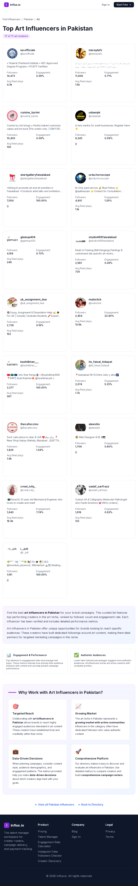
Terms (110, 836)
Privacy (110, 831)
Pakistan (28, 19)
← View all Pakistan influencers (54, 804)
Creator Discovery (49, 861)
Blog (74, 831)
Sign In (76, 836)
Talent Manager (48, 836)
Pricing (42, 831)
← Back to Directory (90, 804)
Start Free (122, 4)
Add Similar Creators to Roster (35, 94)
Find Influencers (11, 19)
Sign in (106, 4)
